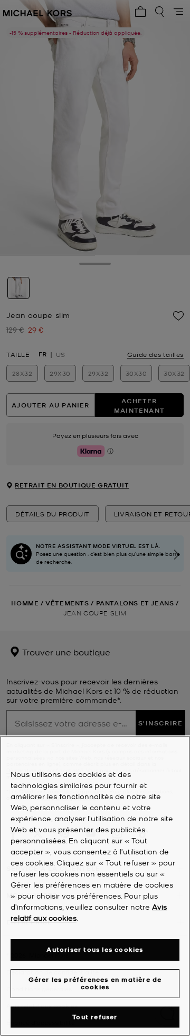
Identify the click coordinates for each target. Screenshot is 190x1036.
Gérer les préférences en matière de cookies (95, 983)
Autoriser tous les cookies (94, 949)
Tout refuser (94, 1016)
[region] (95, 885)
